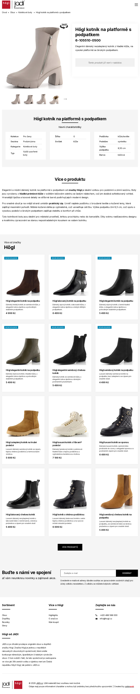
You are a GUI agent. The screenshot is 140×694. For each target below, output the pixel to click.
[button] (65, 99)
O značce (53, 618)
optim (129, 686)
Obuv (12, 12)
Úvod (4, 12)
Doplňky (6, 618)
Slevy (4, 625)
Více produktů (70, 547)
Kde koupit (54, 622)
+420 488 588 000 (108, 615)
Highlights (53, 615)
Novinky (6, 622)
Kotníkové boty (25, 12)
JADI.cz (39, 683)
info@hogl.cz (106, 618)
